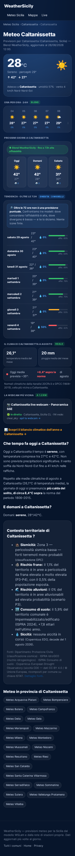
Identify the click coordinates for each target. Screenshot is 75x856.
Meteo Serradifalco (18, 785)
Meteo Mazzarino (46, 728)
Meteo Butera (14, 709)
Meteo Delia (13, 718)
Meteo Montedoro (40, 737)
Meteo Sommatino (47, 785)
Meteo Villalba (14, 804)
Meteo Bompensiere (55, 699)
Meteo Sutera (14, 794)
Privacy (38, 845)
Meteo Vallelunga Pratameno (47, 794)
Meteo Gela (34, 718)
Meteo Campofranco (42, 709)
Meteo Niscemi (44, 747)
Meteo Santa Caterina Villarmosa (26, 775)
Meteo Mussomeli (17, 747)
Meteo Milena (14, 737)
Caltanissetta (29, 24)
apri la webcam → (30, 418)
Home (27, 845)
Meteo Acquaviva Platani (21, 699)
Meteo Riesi (41, 756)
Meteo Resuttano (16, 756)
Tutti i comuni (12, 845)
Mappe (33, 15)
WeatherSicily (18, 6)
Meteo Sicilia (15, 15)
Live (44, 15)
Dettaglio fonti (34, 676)
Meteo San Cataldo (18, 766)
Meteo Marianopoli (17, 728)
